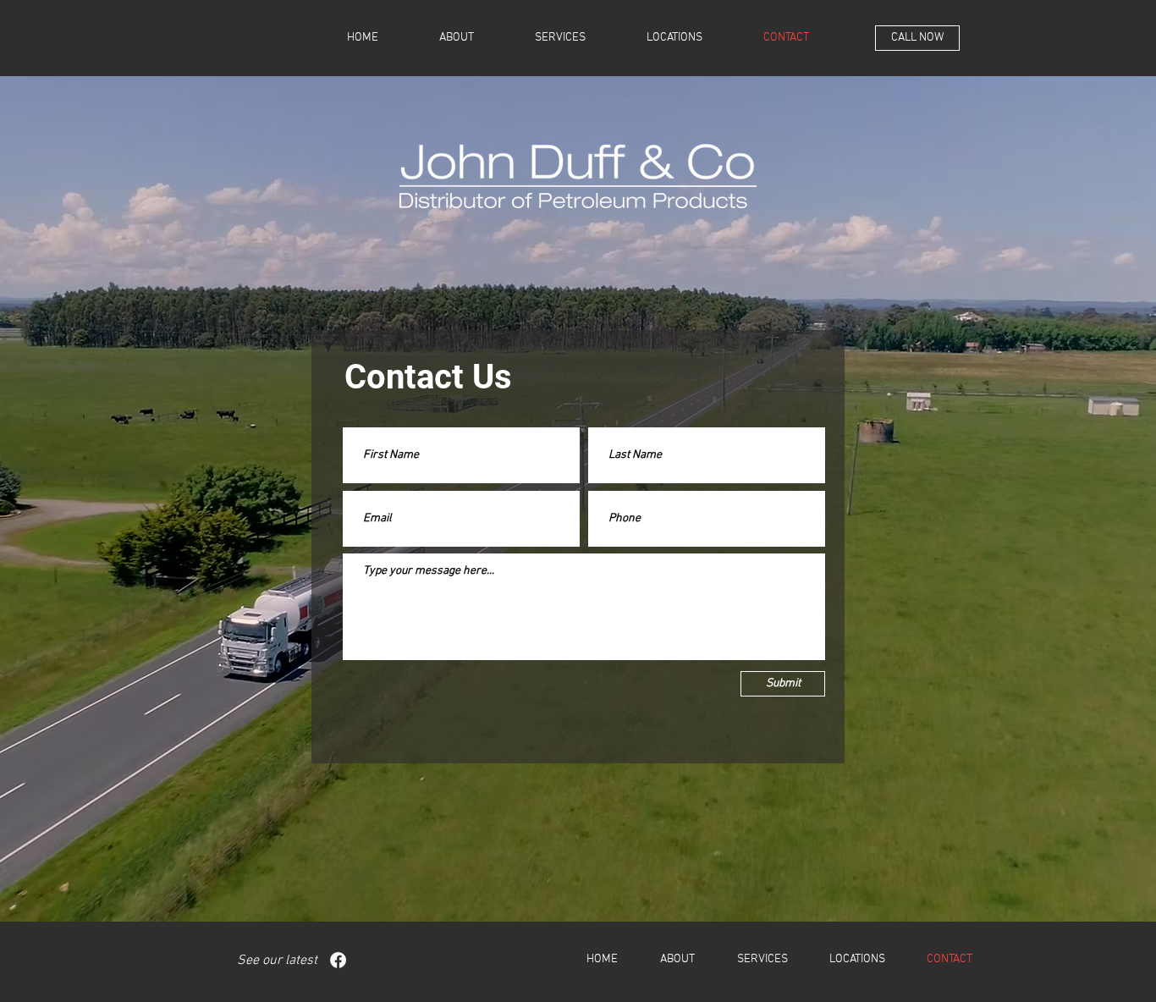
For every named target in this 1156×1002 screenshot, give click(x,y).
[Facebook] (338, 960)
